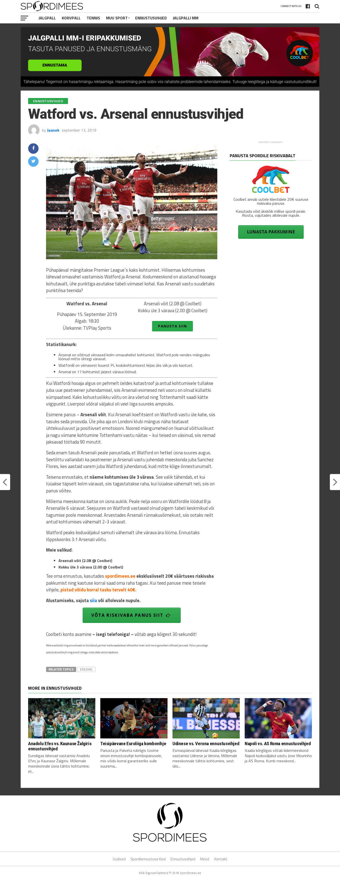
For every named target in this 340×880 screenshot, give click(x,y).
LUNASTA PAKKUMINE (271, 232)
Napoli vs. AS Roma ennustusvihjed (278, 743)
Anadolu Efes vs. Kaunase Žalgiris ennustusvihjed (59, 746)
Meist (205, 859)
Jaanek (53, 130)
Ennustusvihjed (151, 18)
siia (93, 600)
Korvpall (71, 18)
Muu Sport (117, 18)
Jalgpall (47, 18)
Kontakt (220, 859)
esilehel (86, 669)
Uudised (119, 859)
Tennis (93, 18)
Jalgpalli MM (185, 18)
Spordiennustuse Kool (148, 859)
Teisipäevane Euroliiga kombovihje (133, 743)
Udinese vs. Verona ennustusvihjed (205, 743)
